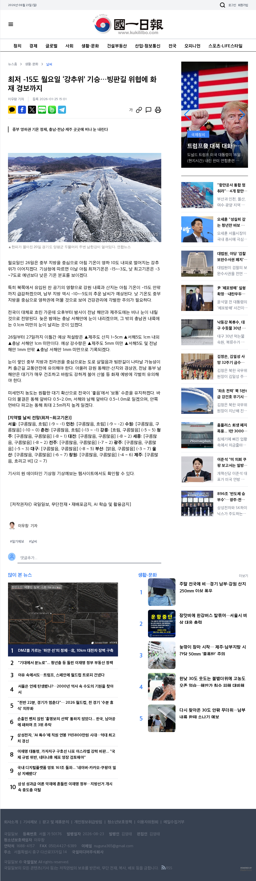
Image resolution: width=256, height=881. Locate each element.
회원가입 (243, 5)
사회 (70, 46)
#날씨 (33, 541)
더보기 (243, 576)
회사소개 (11, 821)
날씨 (49, 64)
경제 (34, 46)
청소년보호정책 (120, 821)
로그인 (232, 5)
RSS (169, 867)
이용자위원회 (147, 821)
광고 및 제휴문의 (55, 821)
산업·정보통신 (147, 46)
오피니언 (192, 46)
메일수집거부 (174, 821)
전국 (172, 46)
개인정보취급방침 (88, 821)
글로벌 (52, 46)
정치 (18, 46)
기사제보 (30, 821)
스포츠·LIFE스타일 (225, 46)
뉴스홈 (12, 64)
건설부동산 (117, 46)
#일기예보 (17, 541)
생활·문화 (90, 46)
